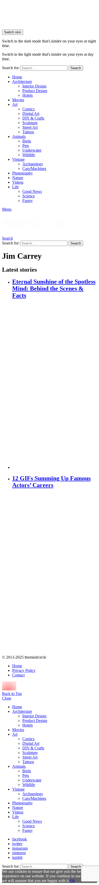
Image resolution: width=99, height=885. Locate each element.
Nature (17, 178)
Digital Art (30, 113)
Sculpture (30, 123)
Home (17, 77)
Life (15, 187)
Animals (19, 136)
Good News (32, 191)
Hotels (27, 95)
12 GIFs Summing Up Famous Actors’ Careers (51, 481)
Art (15, 104)
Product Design (34, 91)
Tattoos (28, 132)
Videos (17, 182)
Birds (26, 141)
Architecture (22, 81)
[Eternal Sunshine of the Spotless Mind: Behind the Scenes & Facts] (54, 384)
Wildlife (28, 155)
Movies (18, 100)
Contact (18, 675)
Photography (22, 173)
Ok (72, 880)
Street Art (30, 127)
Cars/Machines (34, 168)
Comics (28, 109)
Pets (25, 145)
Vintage (18, 159)
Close (6, 698)
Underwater (31, 150)
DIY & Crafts (33, 118)
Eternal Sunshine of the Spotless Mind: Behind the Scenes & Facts (53, 288)
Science (28, 196)
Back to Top (12, 693)
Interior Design (34, 86)
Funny (27, 200)
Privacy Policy (24, 670)
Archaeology (32, 164)
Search (76, 68)
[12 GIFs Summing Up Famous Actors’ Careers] (54, 572)
